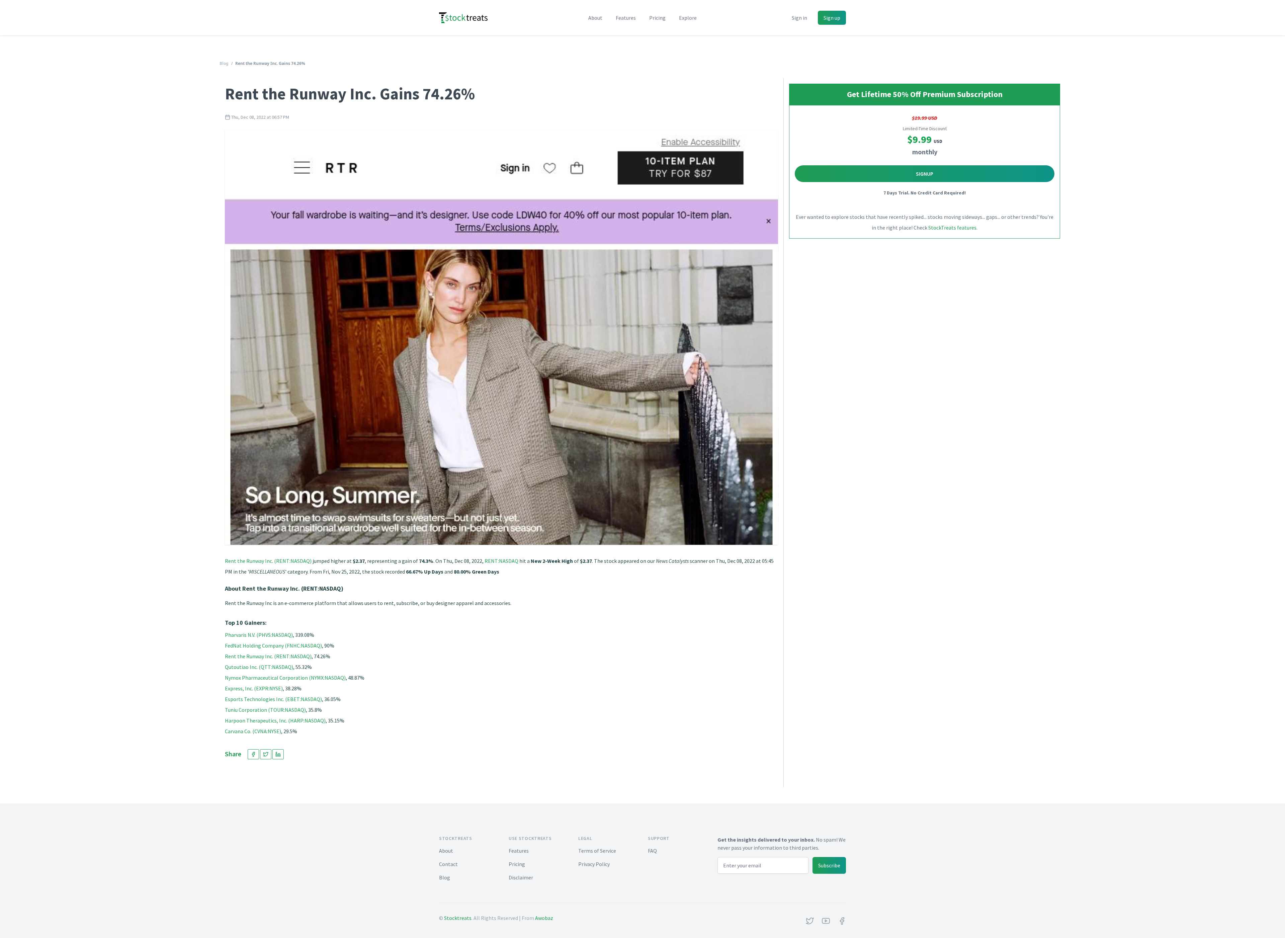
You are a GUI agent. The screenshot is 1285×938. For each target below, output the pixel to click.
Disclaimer (521, 877)
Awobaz (544, 918)
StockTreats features (952, 227)
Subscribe (829, 865)
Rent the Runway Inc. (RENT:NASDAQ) (268, 561)
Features (626, 17)
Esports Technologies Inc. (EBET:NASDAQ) (273, 699)
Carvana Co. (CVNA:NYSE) (253, 731)
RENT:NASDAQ (501, 561)
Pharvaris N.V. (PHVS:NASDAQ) (259, 634)
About (595, 17)
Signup (924, 173)
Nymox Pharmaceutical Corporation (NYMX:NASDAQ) (285, 677)
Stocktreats (458, 918)
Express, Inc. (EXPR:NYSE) (254, 688)
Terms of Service (597, 850)
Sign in (799, 17)
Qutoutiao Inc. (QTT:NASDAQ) (259, 667)
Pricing (657, 17)
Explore (688, 17)
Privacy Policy (594, 864)
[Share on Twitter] (265, 754)
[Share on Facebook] (253, 754)
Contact (448, 864)
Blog (224, 63)
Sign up (832, 17)
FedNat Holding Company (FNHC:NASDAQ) (273, 645)
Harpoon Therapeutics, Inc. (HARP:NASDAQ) (275, 720)
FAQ (652, 850)
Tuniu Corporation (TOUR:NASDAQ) (265, 709)
